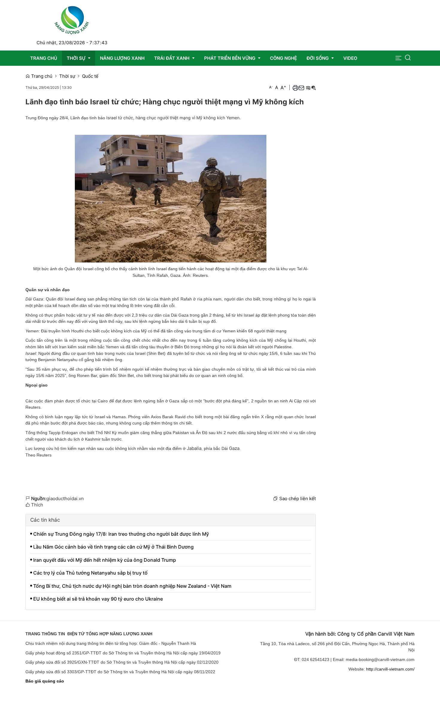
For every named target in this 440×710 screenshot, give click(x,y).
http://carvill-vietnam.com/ (390, 669)
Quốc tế (90, 76)
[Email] (301, 87)
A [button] (271, 87)
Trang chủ (41, 76)
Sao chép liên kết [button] (297, 498)
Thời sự (67, 76)
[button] (398, 58)
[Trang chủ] (71, 19)
